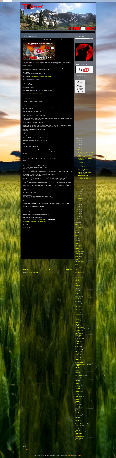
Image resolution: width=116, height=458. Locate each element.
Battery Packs (33, 221)
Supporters (54, 32)
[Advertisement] (47, 264)
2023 (78, 145)
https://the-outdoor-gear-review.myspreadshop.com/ (40, 76)
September (80, 188)
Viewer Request (78, 425)
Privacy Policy (26, 449)
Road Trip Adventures (80, 375)
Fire (76, 291)
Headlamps (77, 309)
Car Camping (78, 253)
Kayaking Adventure (79, 320)
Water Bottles (78, 433)
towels (76, 417)
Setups (76, 378)
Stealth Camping (79, 396)
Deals (76, 275)
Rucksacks (77, 377)
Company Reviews (79, 262)
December (80, 149)
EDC (76, 283)
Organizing (77, 346)
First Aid (77, 295)
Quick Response (78, 365)
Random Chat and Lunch (80, 369)
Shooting (77, 381)
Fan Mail (77, 285)
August (79, 189)
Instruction (77, 315)
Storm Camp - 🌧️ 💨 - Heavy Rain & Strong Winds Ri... (85, 165)
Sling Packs (77, 388)
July (79, 191)
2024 (78, 144)
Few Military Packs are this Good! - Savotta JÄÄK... (85, 159)
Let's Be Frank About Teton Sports (85, 175)
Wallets (76, 430)
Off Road (77, 343)
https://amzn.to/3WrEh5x (37, 93)
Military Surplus (78, 335)
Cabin (76, 250)
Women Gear (78, 438)
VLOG (76, 426)
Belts (76, 238)
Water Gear (77, 435)
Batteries (28, 221)
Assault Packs (78, 229)
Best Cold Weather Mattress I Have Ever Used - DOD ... (85, 167)
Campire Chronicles (79, 251)
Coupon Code (78, 270)
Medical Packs (78, 333)
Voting (76, 428)
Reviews (41, 221)
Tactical (77, 404)
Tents (76, 410)
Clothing (77, 258)
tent (76, 409)
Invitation (77, 319)
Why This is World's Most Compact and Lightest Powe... (85, 183)
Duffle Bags (77, 282)
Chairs (76, 254)
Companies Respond (79, 261)
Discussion (77, 277)
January (80, 202)
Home (24, 32)
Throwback (77, 415)
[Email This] (48, 219)
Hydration (77, 314)
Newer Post (26, 269)
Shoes (76, 380)
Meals (76, 332)
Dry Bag (77, 279)
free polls (83, 92)
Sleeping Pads (78, 386)
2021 (78, 204)
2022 (78, 147)
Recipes (77, 370)
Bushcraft (77, 248)
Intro (76, 317)
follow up (77, 298)
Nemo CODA (79, 83)
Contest (77, 264)
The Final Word (78, 414)
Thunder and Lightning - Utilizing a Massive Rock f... (85, 156)
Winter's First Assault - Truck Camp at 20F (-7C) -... (85, 181)
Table (76, 402)
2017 (78, 211)
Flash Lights (78, 296)
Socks (76, 393)
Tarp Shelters (78, 407)
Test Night (77, 412)
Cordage (77, 267)
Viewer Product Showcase (81, 423)
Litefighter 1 (79, 85)
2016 (78, 213)
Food (76, 299)
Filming (77, 290)
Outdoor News (78, 349)
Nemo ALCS (79, 82)
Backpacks (77, 233)
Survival (77, 401)
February (80, 200)
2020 (78, 206)
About (42, 32)
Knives (76, 322)
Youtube (77, 439)
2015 (78, 214)
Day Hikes (77, 274)
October (80, 186)
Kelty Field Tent (80, 86)
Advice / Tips (78, 224)
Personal (77, 354)
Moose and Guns (79, 338)
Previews (77, 360)
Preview (77, 359)
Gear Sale (48, 32)
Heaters (77, 311)
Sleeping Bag (78, 385)
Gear (38, 221)
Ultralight (45, 221)
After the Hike (78, 227)
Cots (76, 269)
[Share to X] (51, 219)
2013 (78, 218)
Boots (76, 243)
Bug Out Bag (78, 245)
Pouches (77, 357)
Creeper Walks (78, 272)
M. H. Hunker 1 (80, 88)
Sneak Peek (78, 391)
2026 (78, 140)
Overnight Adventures (80, 352)
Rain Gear (77, 367)
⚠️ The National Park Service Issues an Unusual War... (85, 170)
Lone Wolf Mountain (79, 327)
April (79, 196)
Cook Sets (77, 266)
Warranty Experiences (80, 431)
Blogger (79, 455)
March (79, 198)
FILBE (76, 288)
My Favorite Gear (79, 340)
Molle (76, 336)
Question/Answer (79, 362)
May (79, 195)
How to (76, 312)
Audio (76, 230)
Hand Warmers (78, 306)
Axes (76, 232)
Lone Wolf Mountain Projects (81, 328)
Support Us (36, 32)
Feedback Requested (80, 287)
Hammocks (77, 304)
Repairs (77, 372)
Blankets (77, 241)
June (79, 193)
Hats (76, 307)
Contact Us (29, 32)
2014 (78, 216)
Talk (76, 406)
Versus (76, 422)
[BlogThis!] (50, 219)
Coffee (76, 259)
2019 (78, 207)
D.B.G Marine (79, 89)
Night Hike (77, 341)
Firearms (77, 293)
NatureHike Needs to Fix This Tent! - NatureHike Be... (85, 153)
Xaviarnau (70, 455)
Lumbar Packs (78, 330)
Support (77, 399)
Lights (76, 324)
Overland (77, 351)
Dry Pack (77, 280)
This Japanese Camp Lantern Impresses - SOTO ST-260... (84, 178)
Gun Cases (77, 303)
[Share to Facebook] (52, 219)
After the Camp (78, 225)
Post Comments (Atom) (34, 272)
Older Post (69, 269)
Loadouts (77, 325)
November (80, 151)
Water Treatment (79, 436)
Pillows (76, 356)
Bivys (76, 240)
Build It (76, 246)
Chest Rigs (77, 256)
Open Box (77, 344)
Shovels (77, 383)
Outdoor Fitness (78, 348)
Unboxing (77, 420)
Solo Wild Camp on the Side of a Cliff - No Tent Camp (84, 173)
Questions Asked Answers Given (82, 364)
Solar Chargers (78, 394)
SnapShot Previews (79, 389)
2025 (78, 142)
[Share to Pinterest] (54, 219)
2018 (78, 209)
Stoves (76, 398)
